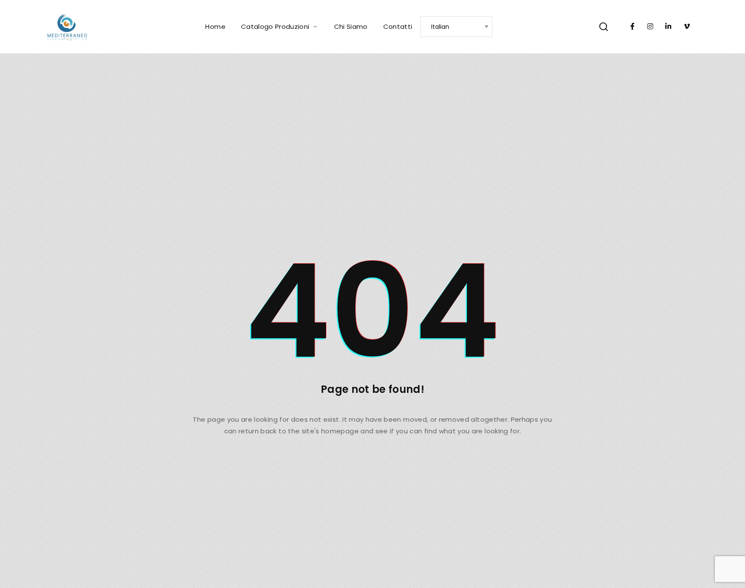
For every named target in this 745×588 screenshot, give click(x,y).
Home (215, 26)
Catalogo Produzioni (275, 26)
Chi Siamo (351, 26)
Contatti (398, 26)
